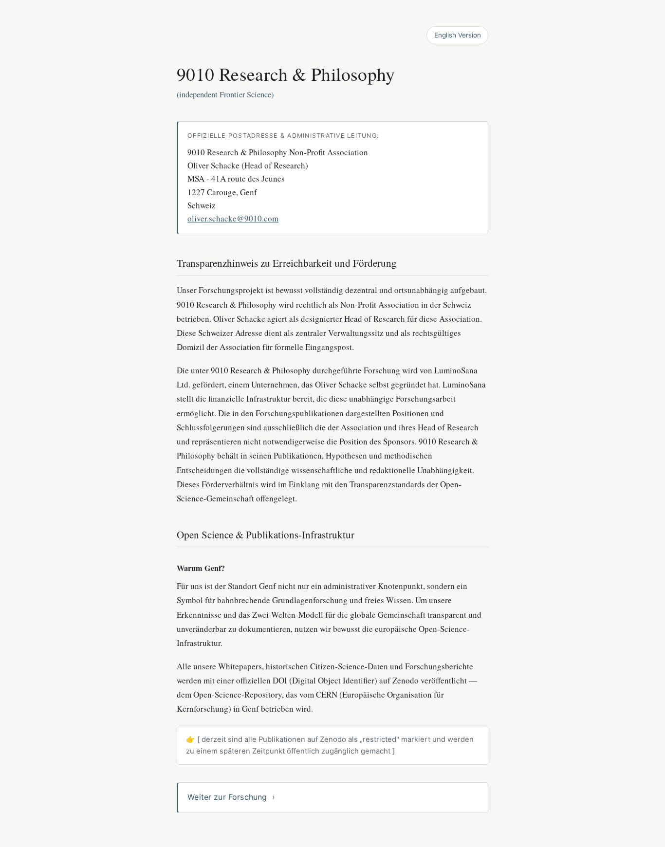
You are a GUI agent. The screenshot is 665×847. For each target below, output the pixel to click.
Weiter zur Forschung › (231, 797)
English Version (457, 35)
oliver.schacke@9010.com (232, 218)
